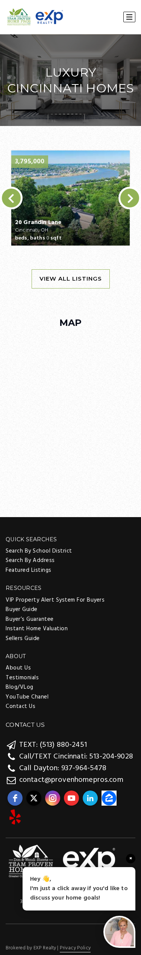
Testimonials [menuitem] (22, 677)
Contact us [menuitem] (20, 706)
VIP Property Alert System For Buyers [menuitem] (55, 600)
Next (129, 198)
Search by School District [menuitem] (39, 551)
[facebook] (15, 798)
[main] (70, 170)
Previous (11, 198)
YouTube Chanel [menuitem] (27, 697)
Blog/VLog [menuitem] (19, 687)
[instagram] (52, 798)
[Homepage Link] (62, 861)
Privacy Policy (75, 948)
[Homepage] (35, 17)
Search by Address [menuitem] (30, 560)
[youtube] (71, 798)
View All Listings (70, 278)
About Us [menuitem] (18, 667)
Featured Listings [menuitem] (29, 570)
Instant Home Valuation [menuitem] (37, 628)
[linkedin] (90, 798)
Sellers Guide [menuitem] (23, 638)
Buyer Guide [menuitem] (22, 609)
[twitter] (33, 798)
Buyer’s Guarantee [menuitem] (30, 619)
